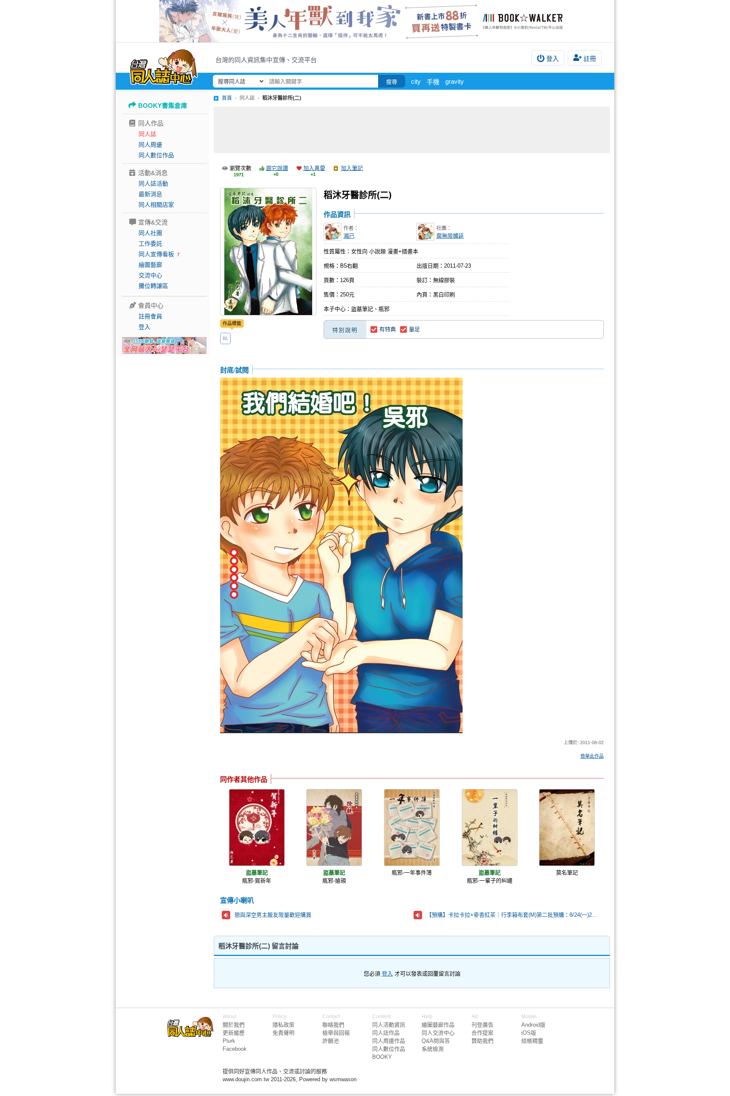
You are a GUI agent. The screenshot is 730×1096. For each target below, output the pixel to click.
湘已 (348, 236)
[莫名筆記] (567, 827)
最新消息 (150, 194)
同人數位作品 (156, 155)
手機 (433, 81)
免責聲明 (283, 1033)
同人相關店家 (156, 204)
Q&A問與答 (436, 1041)
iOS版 (528, 1033)
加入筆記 (352, 168)
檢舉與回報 (336, 1033)
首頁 (227, 98)
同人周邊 (150, 144)
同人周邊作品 (388, 1041)
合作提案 (482, 1033)
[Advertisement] (412, 130)
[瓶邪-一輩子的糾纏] (490, 827)
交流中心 (150, 275)
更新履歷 (234, 1033)
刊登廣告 (482, 1025)
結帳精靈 (532, 1041)
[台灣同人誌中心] (164, 65)
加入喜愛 (314, 168)
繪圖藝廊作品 (438, 1025)
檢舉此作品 (592, 756)
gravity (454, 81)
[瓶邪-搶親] (334, 827)
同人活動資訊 (388, 1025)
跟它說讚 (277, 168)
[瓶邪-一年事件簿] (412, 827)
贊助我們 (482, 1041)
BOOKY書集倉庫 (162, 105)
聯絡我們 (333, 1025)
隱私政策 (283, 1025)
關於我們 (234, 1025)
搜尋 (391, 82)
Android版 (533, 1025)
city (416, 81)
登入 (552, 58)
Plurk (229, 1041)
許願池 (330, 1041)
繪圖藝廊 (150, 264)
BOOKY (382, 1057)
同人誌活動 (153, 183)
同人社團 (150, 233)
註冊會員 (150, 316)
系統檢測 (433, 1049)
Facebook (235, 1049)
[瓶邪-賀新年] (257, 827)
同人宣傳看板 (156, 254)
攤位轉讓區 (153, 285)
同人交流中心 (438, 1033)
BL (225, 338)
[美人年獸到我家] (365, 21)
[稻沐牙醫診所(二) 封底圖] (341, 556)
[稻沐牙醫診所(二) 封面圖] (268, 251)
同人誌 (147, 134)
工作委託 (150, 243)
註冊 (589, 58)
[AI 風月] (164, 349)
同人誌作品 (386, 1033)
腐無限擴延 (450, 236)
